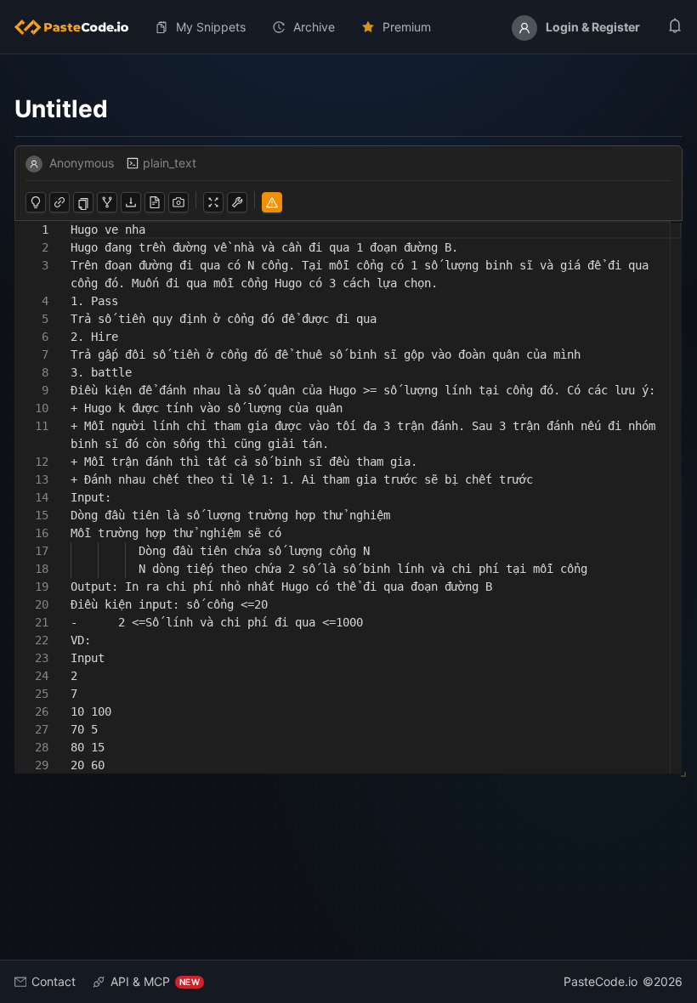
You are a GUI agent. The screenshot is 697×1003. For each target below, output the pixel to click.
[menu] (348, 27)
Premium (406, 27)
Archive (314, 27)
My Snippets (211, 27)
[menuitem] (78, 27)
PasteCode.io (601, 981)
